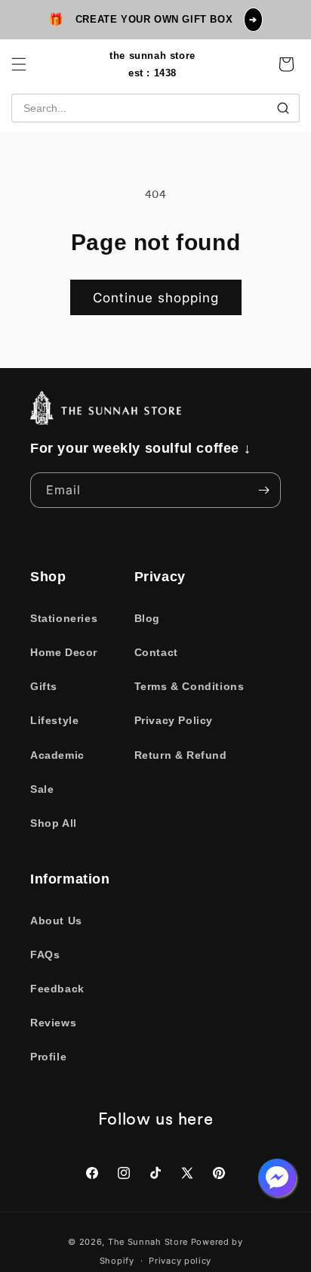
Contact (156, 652)
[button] (18, 64)
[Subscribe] (263, 490)
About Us (56, 921)
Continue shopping (156, 297)
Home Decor (63, 652)
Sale (42, 789)
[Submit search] (283, 108)
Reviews (53, 1023)
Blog (147, 618)
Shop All (53, 823)
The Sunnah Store (148, 1241)
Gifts (43, 686)
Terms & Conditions (189, 686)
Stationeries (63, 618)
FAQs (45, 955)
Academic (57, 755)
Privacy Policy (173, 720)
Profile (48, 1057)
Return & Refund (180, 755)
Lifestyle (54, 720)
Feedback (57, 989)
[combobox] (155, 108)
